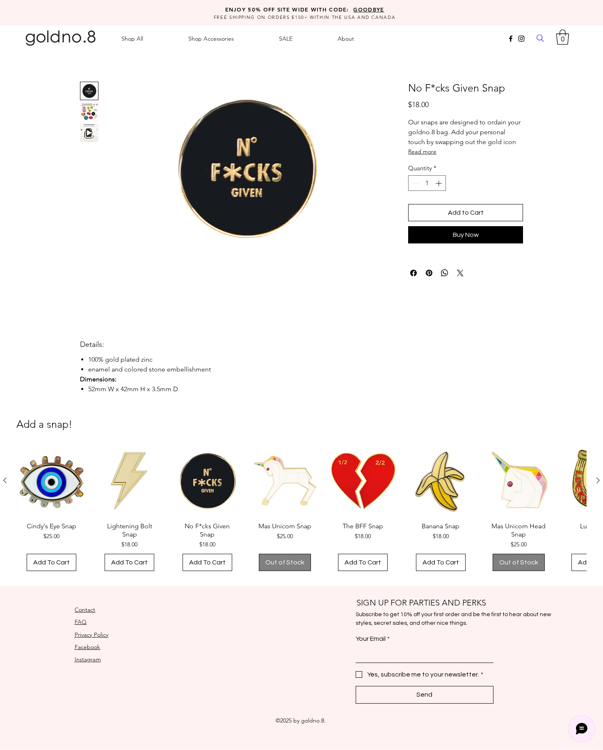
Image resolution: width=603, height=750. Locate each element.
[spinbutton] (427, 183)
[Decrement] (414, 183)
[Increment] (439, 183)
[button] (562, 37)
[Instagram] (521, 38)
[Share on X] (460, 273)
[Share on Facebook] (413, 273)
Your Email (373, 638)
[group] (301, 512)
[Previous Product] (5, 480)
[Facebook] (511, 38)
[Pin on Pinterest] (429, 273)
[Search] (540, 38)
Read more (422, 151)
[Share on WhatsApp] (445, 273)
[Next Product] (598, 480)
